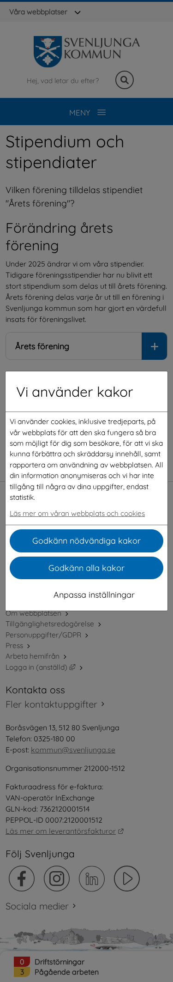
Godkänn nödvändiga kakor (86, 540)
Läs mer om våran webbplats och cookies (77, 513)
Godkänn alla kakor (86, 568)
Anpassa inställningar (94, 594)
